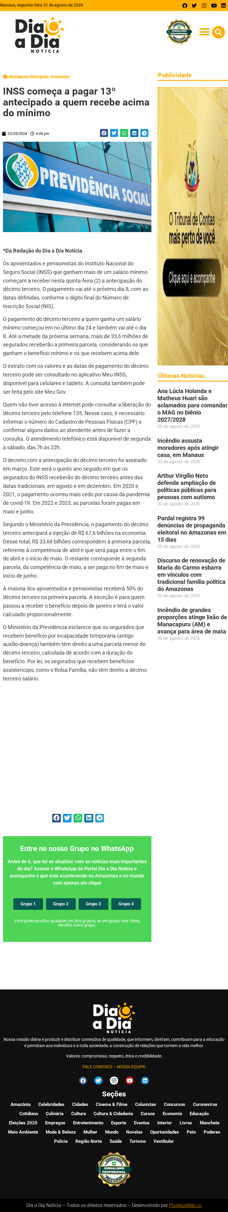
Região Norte (88, 1141)
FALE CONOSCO (98, 1066)
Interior (164, 1123)
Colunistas (145, 1104)
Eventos (142, 1123)
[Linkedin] (223, 5)
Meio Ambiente (23, 1132)
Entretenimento (88, 1123)
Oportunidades (164, 1132)
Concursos (174, 1104)
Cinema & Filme (111, 1104)
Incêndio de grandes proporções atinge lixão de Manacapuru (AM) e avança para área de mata (192, 620)
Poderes (212, 1132)
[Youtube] (213, 5)
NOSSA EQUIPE (131, 1066)
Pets (191, 1132)
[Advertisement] (77, 751)
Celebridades (51, 1104)
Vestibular (163, 1141)
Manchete (209, 1123)
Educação (199, 1113)
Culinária (55, 1113)
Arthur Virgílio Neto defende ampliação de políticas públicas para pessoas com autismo (186, 486)
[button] (204, 31)
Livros (186, 1123)
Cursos (148, 1113)
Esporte (118, 1123)
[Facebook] (184, 5)
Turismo (137, 1141)
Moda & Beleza (61, 1132)
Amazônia (21, 1104)
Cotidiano (28, 1113)
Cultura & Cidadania (113, 1113)
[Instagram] (204, 5)
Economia (60, 76)
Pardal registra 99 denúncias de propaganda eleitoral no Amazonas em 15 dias (191, 529)
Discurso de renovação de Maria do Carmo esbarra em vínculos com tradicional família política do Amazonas (191, 574)
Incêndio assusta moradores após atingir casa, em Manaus (187, 447)
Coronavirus (205, 1104)
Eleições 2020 (23, 1123)
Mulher (90, 1132)
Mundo (111, 1132)
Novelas (134, 1132)
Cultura (78, 1113)
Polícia (61, 1141)
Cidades (80, 1104)
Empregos (55, 1123)
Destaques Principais (29, 76)
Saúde (116, 1141)
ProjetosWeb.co (185, 1205)
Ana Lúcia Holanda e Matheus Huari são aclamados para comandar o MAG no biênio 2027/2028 (192, 405)
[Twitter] (194, 5)
